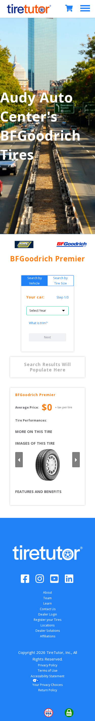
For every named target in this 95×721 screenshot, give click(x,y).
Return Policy (47, 690)
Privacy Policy (47, 665)
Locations (47, 625)
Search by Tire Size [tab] (60, 281)
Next (47, 337)
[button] (27, 713)
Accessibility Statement (47, 676)
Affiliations (47, 636)
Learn (47, 603)
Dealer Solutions (47, 630)
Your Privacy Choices (47, 685)
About (47, 592)
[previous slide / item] (19, 459)
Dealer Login (47, 614)
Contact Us (47, 609)
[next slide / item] (76, 459)
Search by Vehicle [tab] (34, 281)
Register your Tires (47, 620)
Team (47, 598)
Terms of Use (48, 670)
